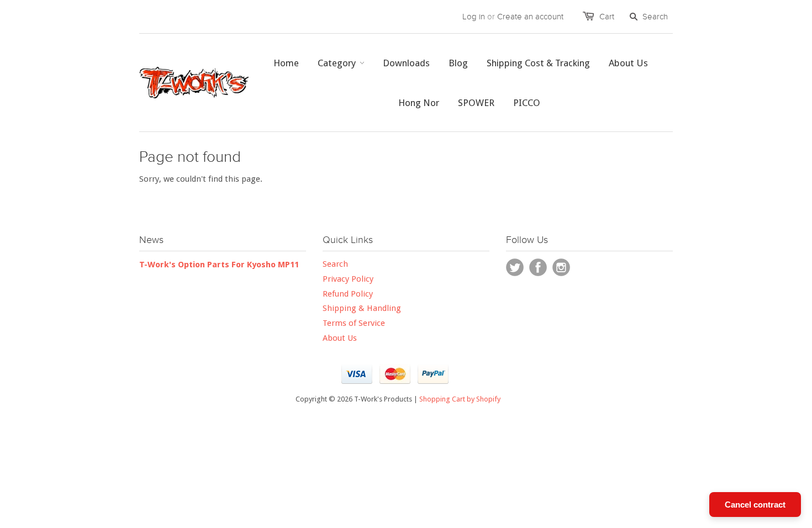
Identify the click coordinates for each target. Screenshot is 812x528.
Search (335, 264)
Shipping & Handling (362, 308)
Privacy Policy (348, 279)
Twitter (515, 267)
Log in (473, 17)
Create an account (530, 17)
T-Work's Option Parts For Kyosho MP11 (219, 265)
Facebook (538, 267)
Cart (606, 17)
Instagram (561, 267)
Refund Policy (348, 294)
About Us (340, 338)
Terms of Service (354, 323)
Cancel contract (755, 504)
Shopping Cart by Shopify (459, 399)
